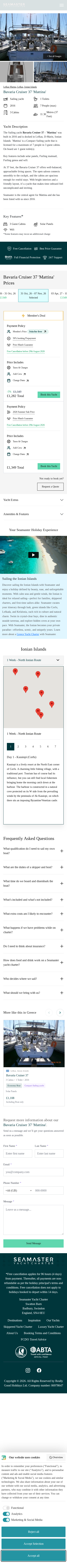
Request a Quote (50, 486)
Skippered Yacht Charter (18, 1326)
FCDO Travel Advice (33, 1339)
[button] (34, 1043)
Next (60, 1012)
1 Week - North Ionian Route (24, 660)
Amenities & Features (16, 514)
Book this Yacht (49, 394)
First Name (10, 1146)
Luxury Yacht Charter (51, 1326)
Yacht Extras (10, 499)
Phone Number (12, 1183)
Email (7, 1164)
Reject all (33, 1531)
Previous (48, 1012)
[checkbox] (12, 1508)
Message (8, 1201)
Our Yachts (53, 1320)
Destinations (15, 1320)
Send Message (33, 1243)
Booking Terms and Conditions (42, 1333)
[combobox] (14, 1190)
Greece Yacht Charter (28, 634)
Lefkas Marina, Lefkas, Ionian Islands (20, 87)
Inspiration (34, 1320)
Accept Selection (34, 1543)
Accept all (33, 1555)
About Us (12, 1333)
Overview (58, 1457)
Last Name (41, 1146)
